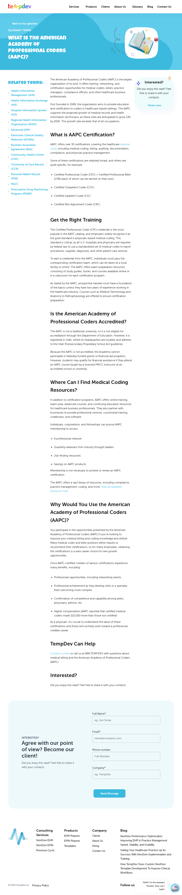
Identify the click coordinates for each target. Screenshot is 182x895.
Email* (96, 731)
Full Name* (99, 713)
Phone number (101, 749)
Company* (99, 767)
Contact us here (60, 653)
